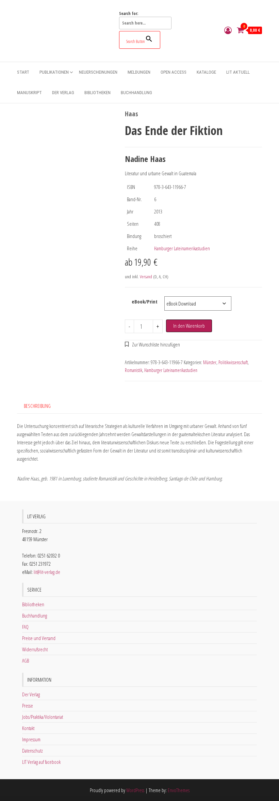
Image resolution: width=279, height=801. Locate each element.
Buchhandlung (136, 92)
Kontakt (28, 728)
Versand (146, 276)
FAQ (25, 626)
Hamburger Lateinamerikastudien (182, 248)
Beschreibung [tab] (37, 405)
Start (23, 72)
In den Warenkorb (189, 325)
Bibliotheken (97, 92)
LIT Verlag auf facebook (41, 761)
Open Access (173, 72)
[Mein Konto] (228, 30)
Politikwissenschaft (233, 362)
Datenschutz (32, 750)
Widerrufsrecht (35, 649)
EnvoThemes (179, 790)
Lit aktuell (238, 72)
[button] (152, 344)
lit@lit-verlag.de (47, 571)
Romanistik (133, 370)
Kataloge (206, 72)
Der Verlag (63, 92)
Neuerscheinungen (98, 72)
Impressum (31, 739)
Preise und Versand (38, 638)
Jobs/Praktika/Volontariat (42, 716)
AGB (25, 660)
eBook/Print (145, 301)
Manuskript (29, 92)
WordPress (135, 790)
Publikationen (54, 72)
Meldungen (139, 72)
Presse (27, 705)
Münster (209, 362)
